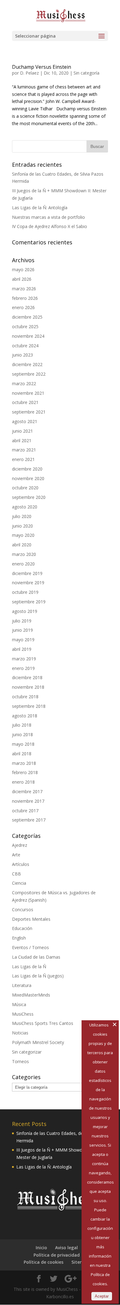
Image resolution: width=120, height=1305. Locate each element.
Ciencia (19, 883)
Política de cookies (43, 1262)
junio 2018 (22, 734)
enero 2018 (23, 782)
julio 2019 (21, 621)
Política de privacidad (57, 1255)
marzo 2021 (24, 450)
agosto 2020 (24, 507)
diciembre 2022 (27, 364)
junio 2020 (22, 526)
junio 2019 (22, 630)
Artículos (20, 864)
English (19, 938)
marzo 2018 (24, 763)
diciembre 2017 (27, 791)
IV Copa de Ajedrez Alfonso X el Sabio (49, 226)
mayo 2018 (23, 744)
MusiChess (23, 1014)
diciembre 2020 (27, 469)
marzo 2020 (24, 554)
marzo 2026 (24, 289)
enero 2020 (23, 564)
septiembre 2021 (29, 412)
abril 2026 (21, 279)
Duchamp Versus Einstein (41, 66)
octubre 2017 (25, 811)
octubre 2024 (25, 346)
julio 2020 (21, 516)
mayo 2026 (23, 269)
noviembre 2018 (28, 687)
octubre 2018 (25, 696)
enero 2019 (23, 668)
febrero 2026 (25, 298)
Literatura (21, 985)
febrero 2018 (25, 772)
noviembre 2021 (28, 393)
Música (19, 1004)
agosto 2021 (24, 421)
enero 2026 (23, 307)
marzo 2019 (24, 659)
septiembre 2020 (29, 497)
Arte (16, 855)
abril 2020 (21, 545)
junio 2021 (22, 431)
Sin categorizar (27, 1052)
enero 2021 (23, 459)
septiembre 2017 (29, 820)
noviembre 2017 (28, 801)
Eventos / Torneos (30, 947)
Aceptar (102, 1296)
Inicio (41, 1247)
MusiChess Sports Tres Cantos (42, 1023)
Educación (22, 928)
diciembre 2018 (27, 677)
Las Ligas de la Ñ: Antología (39, 207)
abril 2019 (21, 649)
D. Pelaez (29, 73)
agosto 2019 (24, 611)
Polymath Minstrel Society (38, 1042)
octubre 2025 (25, 326)
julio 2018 (21, 725)
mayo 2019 (23, 639)
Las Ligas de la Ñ (29, 966)
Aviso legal (66, 1247)
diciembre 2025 (27, 317)
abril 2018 (21, 753)
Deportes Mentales (31, 919)
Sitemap (80, 1262)
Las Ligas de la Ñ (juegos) (38, 976)
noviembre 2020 (28, 478)
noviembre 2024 (28, 336)
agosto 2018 (24, 716)
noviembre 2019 (28, 582)
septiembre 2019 (29, 602)
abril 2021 (21, 440)
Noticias (20, 1033)
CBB (16, 874)
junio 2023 (22, 355)
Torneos (20, 1061)
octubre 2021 (25, 402)
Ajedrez (19, 845)
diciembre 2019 (27, 573)
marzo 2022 (24, 383)
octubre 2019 (25, 592)
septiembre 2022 (29, 374)
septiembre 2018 (29, 706)
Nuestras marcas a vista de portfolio (48, 217)
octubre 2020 (25, 488)
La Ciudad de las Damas (36, 957)
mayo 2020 (23, 535)
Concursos (22, 909)
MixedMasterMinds (31, 995)
